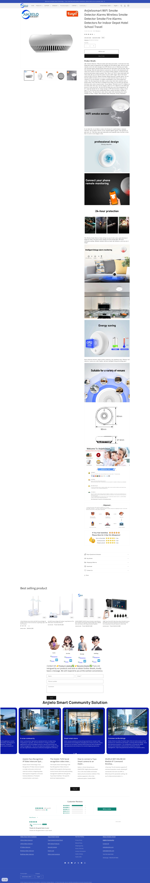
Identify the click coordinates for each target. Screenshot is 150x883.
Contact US (106, 844)
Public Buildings (9, 738)
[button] (39, 5)
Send (51, 698)
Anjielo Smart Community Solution (75, 702)
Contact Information (80, 851)
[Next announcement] (129, 1)
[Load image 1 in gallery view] (29, 75)
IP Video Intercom (25, 847)
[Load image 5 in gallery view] (72, 75)
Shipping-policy (79, 845)
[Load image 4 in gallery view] (61, 75)
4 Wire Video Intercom (26, 840)
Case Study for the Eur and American (61, 742)
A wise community (141, 738)
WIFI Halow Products (53, 844)
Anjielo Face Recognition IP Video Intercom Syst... (33, 760)
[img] (33, 822)
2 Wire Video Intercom (26, 844)
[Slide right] (78, 75)
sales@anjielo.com (108, 847)
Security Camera (52, 847)
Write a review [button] (107, 809)
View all (75, 789)
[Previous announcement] (21, 1)
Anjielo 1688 (78, 856)
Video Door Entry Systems (28, 837)
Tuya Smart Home (53, 837)
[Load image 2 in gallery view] (40, 75)
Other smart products (54, 854)
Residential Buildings (99, 738)
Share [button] (87, 575)
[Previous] (3, 731)
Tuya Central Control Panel (55, 840)
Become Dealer (83, 666)
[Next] (146, 731)
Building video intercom (27, 854)
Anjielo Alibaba (79, 854)
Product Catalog (65, 666)
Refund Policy (78, 843)
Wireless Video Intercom (27, 851)
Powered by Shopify (88, 882)
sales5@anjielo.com (108, 851)
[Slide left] (22, 75)
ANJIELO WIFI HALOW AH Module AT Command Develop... (115, 761)
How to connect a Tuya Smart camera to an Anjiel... (87, 761)
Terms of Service (79, 848)
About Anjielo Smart (109, 837)
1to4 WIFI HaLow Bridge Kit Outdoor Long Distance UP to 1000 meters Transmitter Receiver (61, 622)
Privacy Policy (78, 840)
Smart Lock (51, 851)
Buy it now (102, 56)
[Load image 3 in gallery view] (50, 75)
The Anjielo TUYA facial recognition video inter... (60, 760)
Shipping (86, 40)
